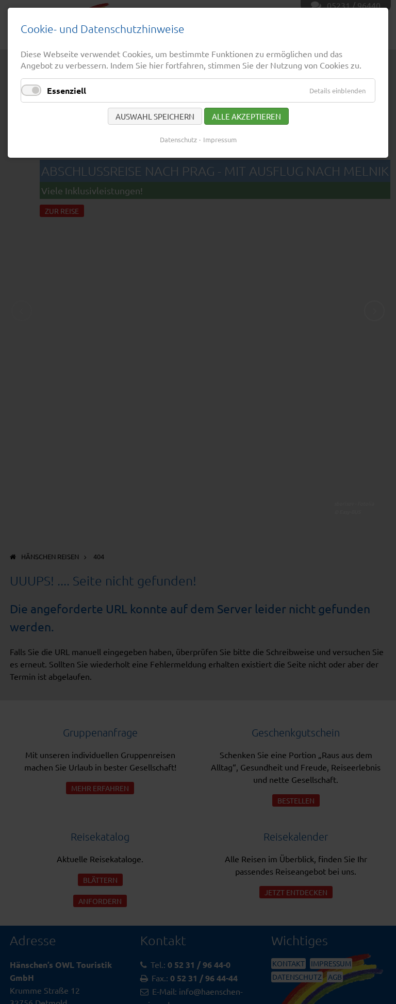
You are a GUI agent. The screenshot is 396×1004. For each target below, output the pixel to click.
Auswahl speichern (155, 116)
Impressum (220, 139)
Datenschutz (178, 139)
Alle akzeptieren (246, 116)
